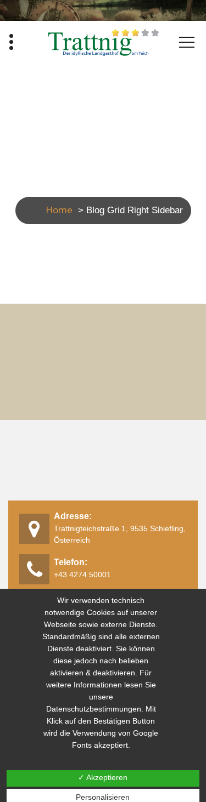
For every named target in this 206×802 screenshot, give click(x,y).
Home (59, 209)
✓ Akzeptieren (102, 777)
